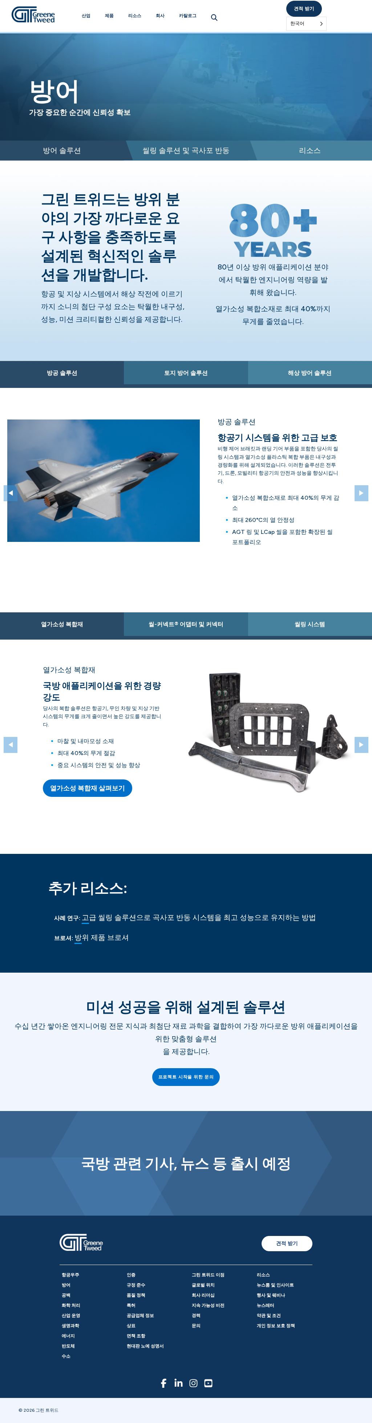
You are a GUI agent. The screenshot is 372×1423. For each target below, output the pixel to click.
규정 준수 (136, 1285)
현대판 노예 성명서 (145, 1346)
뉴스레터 (265, 1305)
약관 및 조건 (269, 1315)
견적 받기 (304, 8)
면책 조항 (136, 1335)
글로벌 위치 (203, 1285)
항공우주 (70, 1274)
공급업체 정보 (140, 1315)
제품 (109, 15)
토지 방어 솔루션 (186, 372)
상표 (131, 1325)
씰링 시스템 (310, 624)
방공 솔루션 (62, 372)
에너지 (68, 1335)
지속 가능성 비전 (208, 1305)
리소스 (134, 15)
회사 (160, 15)
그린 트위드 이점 (208, 1274)
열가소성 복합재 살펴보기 (87, 788)
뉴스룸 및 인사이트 (275, 1285)
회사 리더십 (203, 1295)
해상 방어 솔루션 (310, 372)
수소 (66, 1356)
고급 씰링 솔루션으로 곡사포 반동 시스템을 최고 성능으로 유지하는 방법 (199, 917)
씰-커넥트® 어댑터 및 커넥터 (186, 624)
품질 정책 (136, 1295)
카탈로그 (188, 15)
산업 (86, 15)
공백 (66, 1295)
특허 (131, 1305)
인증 (131, 1274)
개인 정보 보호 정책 (276, 1325)
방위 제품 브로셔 (101, 937)
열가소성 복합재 (62, 624)
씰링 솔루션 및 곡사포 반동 (186, 150)
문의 (196, 1325)
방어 (66, 1285)
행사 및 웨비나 (271, 1295)
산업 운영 (71, 1315)
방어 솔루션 (62, 150)
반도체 (68, 1346)
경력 (196, 1315)
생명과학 (70, 1325)
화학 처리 (71, 1305)
